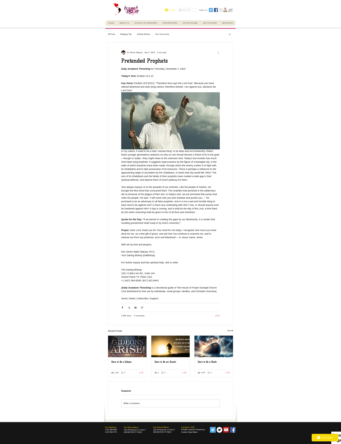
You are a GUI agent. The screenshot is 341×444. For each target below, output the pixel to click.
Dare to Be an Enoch (165, 361)
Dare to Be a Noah (207, 361)
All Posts (111, 34)
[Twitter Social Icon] (211, 10)
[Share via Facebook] (122, 307)
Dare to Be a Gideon (121, 361)
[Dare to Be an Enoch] (170, 346)
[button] (229, 34)
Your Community (162, 34)
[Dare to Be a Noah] (213, 346)
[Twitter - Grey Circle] (221, 10)
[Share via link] (142, 307)
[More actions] (218, 52)
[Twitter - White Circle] (219, 430)
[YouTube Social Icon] (226, 430)
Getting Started (143, 34)
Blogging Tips (126, 34)
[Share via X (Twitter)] (129, 307)
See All (230, 331)
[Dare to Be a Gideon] (127, 346)
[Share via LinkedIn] (135, 307)
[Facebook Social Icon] (216, 10)
